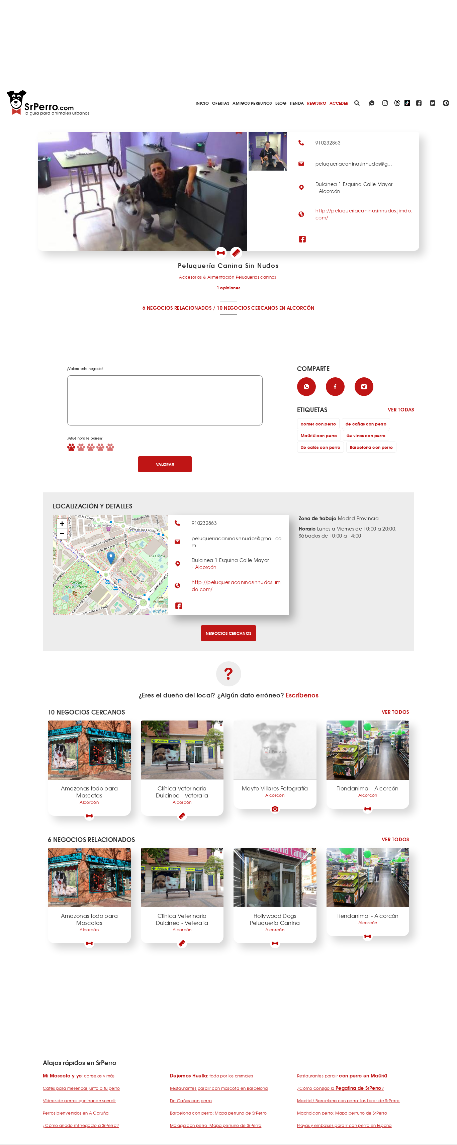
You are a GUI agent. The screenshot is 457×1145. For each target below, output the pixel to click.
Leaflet (159, 611)
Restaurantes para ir (342, 1076)
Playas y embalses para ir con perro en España (344, 1125)
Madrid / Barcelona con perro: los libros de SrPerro (348, 1101)
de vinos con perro (366, 435)
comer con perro (318, 423)
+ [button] (62, 523)
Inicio (202, 103)
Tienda (297, 103)
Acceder (339, 103)
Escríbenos (302, 694)
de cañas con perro (366, 423)
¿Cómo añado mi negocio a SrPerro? (81, 1125)
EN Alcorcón (296, 307)
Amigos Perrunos (252, 103)
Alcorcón (206, 567)
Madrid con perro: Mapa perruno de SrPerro (342, 1113)
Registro (316, 103)
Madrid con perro (319, 435)
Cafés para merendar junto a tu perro (81, 1088)
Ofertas (220, 103)
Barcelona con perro (371, 447)
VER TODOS (395, 711)
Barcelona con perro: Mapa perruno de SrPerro (218, 1113)
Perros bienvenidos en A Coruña (76, 1113)
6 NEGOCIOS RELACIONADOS (177, 307)
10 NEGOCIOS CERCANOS (247, 307)
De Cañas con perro (191, 1101)
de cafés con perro (320, 447)
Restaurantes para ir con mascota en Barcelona (219, 1088)
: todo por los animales (211, 1076)
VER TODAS (401, 409)
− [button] (62, 534)
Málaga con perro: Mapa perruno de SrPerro (215, 1125)
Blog (280, 103)
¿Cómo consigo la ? (340, 1088)
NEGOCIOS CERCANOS (229, 633)
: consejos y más (79, 1076)
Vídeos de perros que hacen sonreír (79, 1101)
